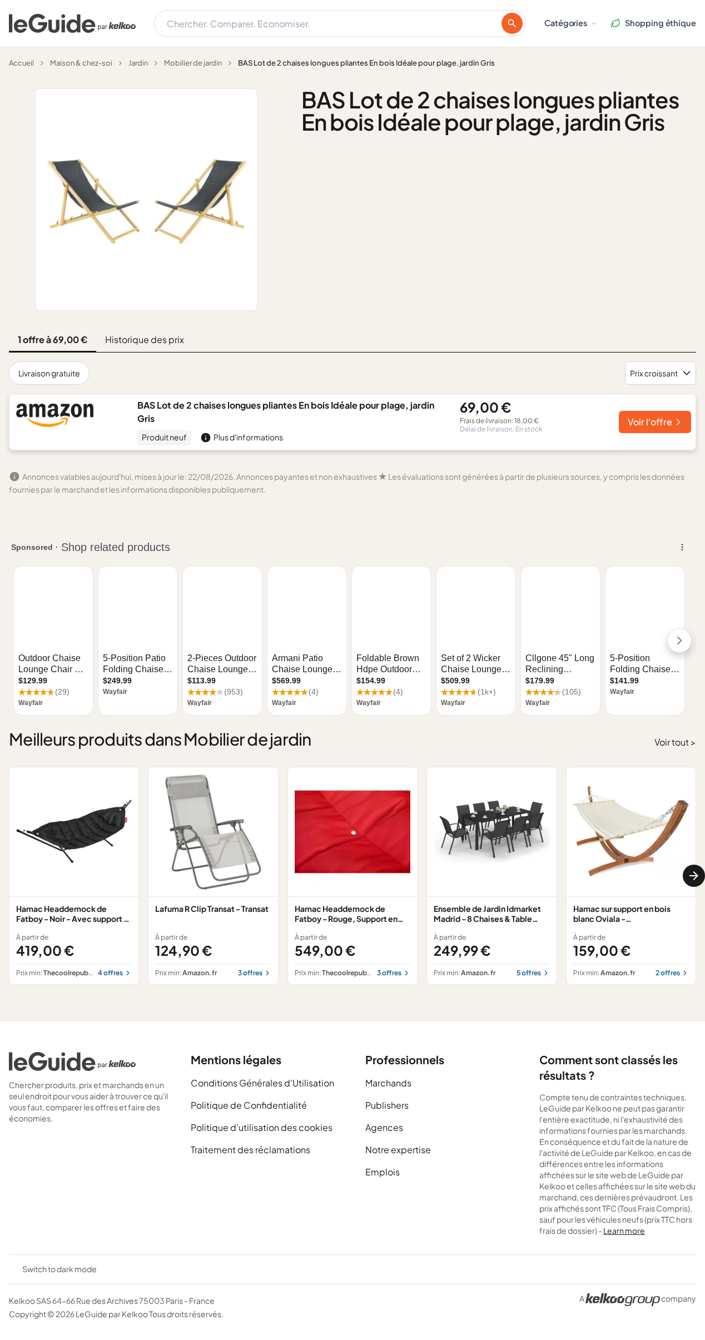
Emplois (382, 1172)
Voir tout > (675, 742)
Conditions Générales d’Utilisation (262, 1083)
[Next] (694, 876)
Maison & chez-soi (81, 62)
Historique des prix (144, 339)
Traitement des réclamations (250, 1149)
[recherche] (512, 23)
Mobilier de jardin (193, 62)
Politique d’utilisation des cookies (261, 1127)
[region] (352, 876)
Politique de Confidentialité (249, 1105)
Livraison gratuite (49, 373)
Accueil (21, 62)
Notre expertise (398, 1149)
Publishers (387, 1105)
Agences (384, 1127)
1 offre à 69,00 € (52, 339)
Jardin (138, 62)
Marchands (388, 1083)
